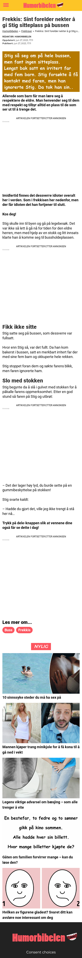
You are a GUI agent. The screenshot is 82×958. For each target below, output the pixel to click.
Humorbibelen (10, 31)
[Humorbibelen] (40, 5)
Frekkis (24, 630)
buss (8, 630)
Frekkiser (26, 31)
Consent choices (41, 952)
